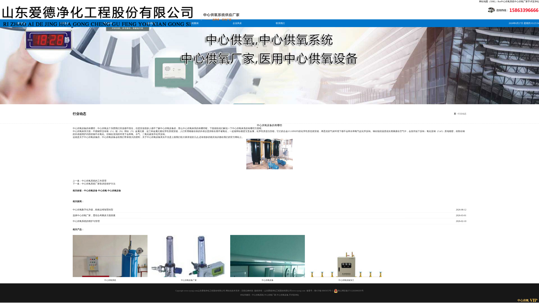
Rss (499, 1)
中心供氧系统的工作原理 (94, 181)
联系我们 (280, 23)
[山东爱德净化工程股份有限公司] (122, 16)
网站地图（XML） (488, 1)
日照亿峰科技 (247, 291)
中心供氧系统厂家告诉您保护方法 (98, 184)
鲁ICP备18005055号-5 (323, 291)
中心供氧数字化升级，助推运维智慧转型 (93, 209)
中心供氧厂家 (521, 1)
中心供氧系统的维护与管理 (86, 221)
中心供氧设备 (90, 190)
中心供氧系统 (507, 1)
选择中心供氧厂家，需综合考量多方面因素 (94, 215)
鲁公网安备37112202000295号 (350, 291)
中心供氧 (102, 190)
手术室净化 (533, 1)
